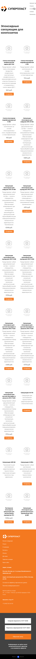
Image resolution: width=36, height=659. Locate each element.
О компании (6, 547)
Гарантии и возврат (8, 559)
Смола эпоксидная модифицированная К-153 (9, 120)
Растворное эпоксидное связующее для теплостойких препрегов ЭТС (9, 511)
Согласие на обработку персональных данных (15, 582)
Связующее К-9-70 (27, 392)
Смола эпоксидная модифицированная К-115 (27, 62)
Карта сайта (6, 562)
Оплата (5, 553)
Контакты (32, 14)
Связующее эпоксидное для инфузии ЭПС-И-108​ (9, 187)
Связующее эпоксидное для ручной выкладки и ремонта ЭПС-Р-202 (9, 325)
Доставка (5, 556)
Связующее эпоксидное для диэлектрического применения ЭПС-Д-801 (27, 511)
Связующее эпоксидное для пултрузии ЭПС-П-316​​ (9, 257)
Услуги (32, 6)
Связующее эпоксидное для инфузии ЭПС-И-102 (27, 120)
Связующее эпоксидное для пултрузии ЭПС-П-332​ (27, 257)
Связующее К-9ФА (27, 462)
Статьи (32, 11)
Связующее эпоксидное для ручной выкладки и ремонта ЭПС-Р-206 (9, 395)
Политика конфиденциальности (11, 585)
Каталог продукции (8, 541)
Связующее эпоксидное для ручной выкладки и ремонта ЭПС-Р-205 (27, 325)
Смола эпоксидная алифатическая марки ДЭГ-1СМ (9, 62)
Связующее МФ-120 (9, 462)
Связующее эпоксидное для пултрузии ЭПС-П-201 (27, 187)
